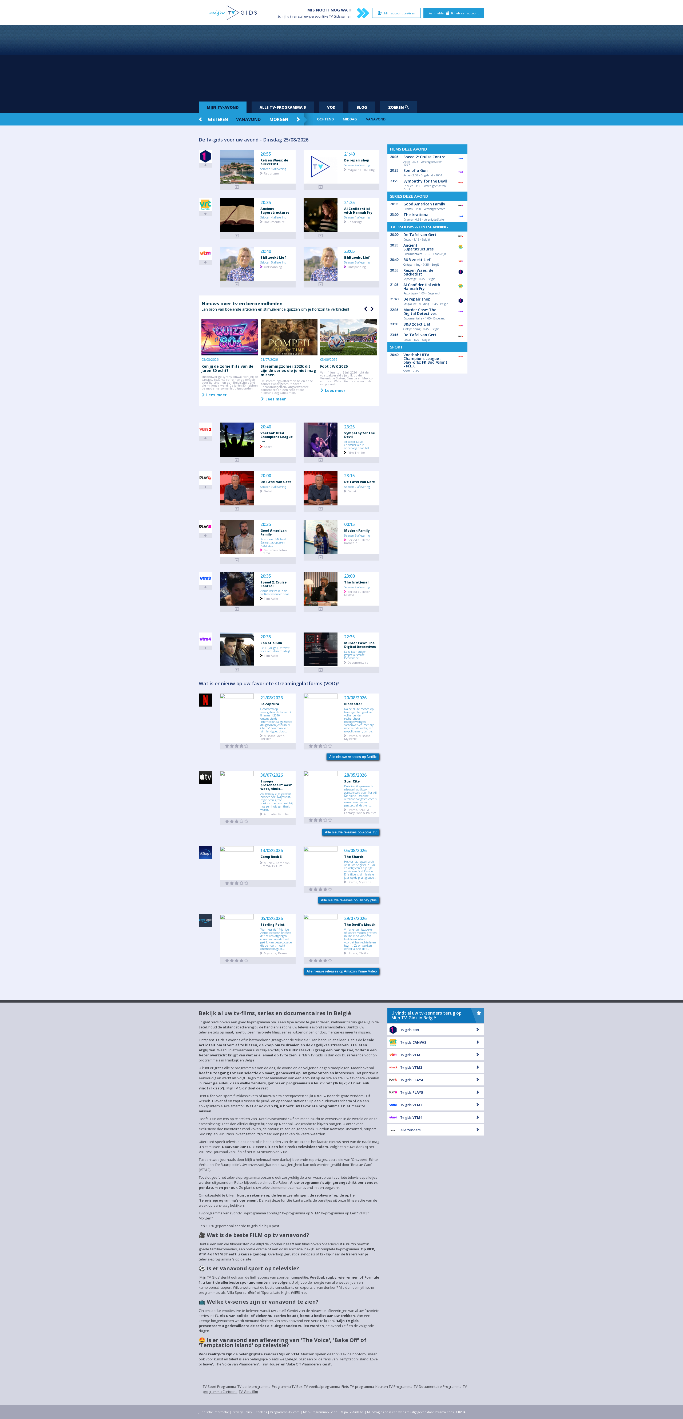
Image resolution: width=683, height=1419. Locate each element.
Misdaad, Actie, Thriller (272, 737)
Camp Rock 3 (271, 856)
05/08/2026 (355, 850)
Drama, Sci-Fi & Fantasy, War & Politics (360, 811)
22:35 (349, 637)
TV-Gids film (248, 1391)
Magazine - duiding (361, 169)
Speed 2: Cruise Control (273, 584)
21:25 (349, 202)
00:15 (349, 524)
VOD (331, 107)
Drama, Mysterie (359, 881)
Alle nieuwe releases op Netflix (353, 757)
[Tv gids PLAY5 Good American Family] (237, 560)
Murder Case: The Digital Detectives (360, 645)
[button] (371, 309)
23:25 (349, 427)
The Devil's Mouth (359, 924)
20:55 (265, 154)
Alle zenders (410, 1130)
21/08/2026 (271, 698)
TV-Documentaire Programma (438, 1386)
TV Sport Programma (219, 1386)
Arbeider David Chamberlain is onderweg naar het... (358, 445)
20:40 (265, 251)
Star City (352, 781)
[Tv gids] (237, 821)
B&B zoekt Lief (273, 257)
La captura (269, 704)
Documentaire (274, 221)
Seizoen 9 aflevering (273, 486)
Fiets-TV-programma (358, 1386)
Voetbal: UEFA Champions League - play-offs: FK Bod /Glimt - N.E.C (425, 360)
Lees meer (216, 394)
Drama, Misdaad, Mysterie (357, 737)
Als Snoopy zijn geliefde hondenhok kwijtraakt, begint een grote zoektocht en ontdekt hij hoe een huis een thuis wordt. (276, 801)
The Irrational (356, 582)
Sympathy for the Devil (359, 435)
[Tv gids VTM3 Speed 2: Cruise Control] (237, 609)
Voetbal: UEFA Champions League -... (276, 437)
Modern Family (357, 530)
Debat (268, 491)
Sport (268, 446)
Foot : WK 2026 (334, 366)
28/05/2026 (355, 775)
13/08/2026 (271, 850)
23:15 (349, 475)
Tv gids (409, 1029)
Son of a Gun (271, 643)
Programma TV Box (287, 1386)
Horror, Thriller (359, 953)
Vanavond (248, 119)
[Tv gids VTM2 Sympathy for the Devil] (321, 460)
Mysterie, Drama (276, 953)
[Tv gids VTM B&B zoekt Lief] (237, 284)
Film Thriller (356, 452)
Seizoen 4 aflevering (357, 165)
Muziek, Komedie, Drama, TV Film (275, 864)
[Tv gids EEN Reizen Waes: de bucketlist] (237, 187)
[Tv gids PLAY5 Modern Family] (321, 557)
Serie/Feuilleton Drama (273, 551)
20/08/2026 (355, 698)
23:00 (349, 576)
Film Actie (271, 598)
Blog (361, 107)
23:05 (349, 251)
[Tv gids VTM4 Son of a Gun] (237, 669)
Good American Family (273, 532)
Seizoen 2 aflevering (357, 587)
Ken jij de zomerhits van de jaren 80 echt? (227, 368)
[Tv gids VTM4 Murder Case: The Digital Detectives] (321, 670)
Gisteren (218, 119)
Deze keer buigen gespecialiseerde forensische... (355, 655)
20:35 (265, 202)
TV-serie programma (254, 1386)
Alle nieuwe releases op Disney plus (349, 900)
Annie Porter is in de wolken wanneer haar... (276, 592)
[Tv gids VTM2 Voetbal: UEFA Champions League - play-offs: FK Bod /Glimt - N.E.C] (237, 460)
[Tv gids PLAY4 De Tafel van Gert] (237, 508)
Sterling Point (272, 924)
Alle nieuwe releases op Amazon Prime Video (342, 971)
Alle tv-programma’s (283, 107)
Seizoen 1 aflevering (357, 217)
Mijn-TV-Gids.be (352, 1412)
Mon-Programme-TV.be (320, 1412)
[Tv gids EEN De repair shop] (321, 187)
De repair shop (356, 160)
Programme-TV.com (285, 1412)
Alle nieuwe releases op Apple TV (351, 832)
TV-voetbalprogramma (322, 1386)
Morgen (278, 119)
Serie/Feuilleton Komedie (357, 541)
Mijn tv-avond (223, 107)
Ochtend (325, 119)
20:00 (265, 475)
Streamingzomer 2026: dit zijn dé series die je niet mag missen (288, 370)
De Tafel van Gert (275, 482)
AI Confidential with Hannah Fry (358, 210)
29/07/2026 (355, 918)
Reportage (271, 173)
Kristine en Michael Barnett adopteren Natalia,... (273, 542)
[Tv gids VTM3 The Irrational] (321, 609)
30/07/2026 (271, 775)
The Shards (354, 856)
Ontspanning (273, 266)
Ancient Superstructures (274, 210)
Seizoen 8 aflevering (273, 169)
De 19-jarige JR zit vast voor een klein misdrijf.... (276, 649)
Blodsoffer (353, 704)
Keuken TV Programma (393, 1386)
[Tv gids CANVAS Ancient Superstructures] (237, 235)
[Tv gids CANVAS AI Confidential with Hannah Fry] (321, 235)
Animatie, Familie (276, 814)
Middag (350, 119)
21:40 (349, 154)
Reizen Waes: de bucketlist (274, 162)
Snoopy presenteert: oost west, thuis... (276, 785)
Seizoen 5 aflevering (273, 262)
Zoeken (396, 107)
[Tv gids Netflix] (237, 746)
